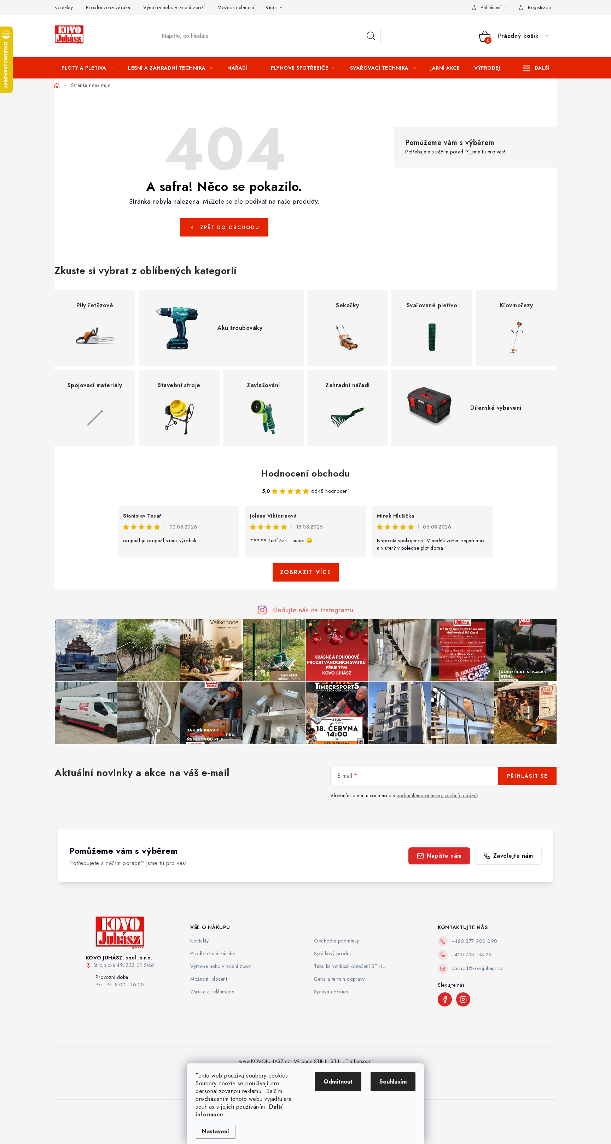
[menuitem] (87, 67)
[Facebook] (445, 999)
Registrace (539, 7)
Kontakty (63, 7)
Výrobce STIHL (310, 1061)
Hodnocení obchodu (305, 473)
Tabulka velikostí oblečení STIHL (349, 966)
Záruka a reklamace (212, 991)
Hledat (371, 36)
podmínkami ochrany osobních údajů (437, 795)
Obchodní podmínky (336, 940)
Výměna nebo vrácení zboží (174, 7)
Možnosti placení (235, 7)
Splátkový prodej (332, 953)
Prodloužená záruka (108, 7)
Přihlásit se (527, 776)
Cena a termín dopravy (339, 978)
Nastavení (215, 1131)
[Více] (536, 67)
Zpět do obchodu (230, 227)
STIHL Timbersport (351, 1061)
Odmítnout (338, 1082)
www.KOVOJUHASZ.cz (264, 1061)
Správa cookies (331, 991)
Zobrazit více (305, 572)
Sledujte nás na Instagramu (312, 610)
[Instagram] (463, 999)
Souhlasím (393, 1082)
